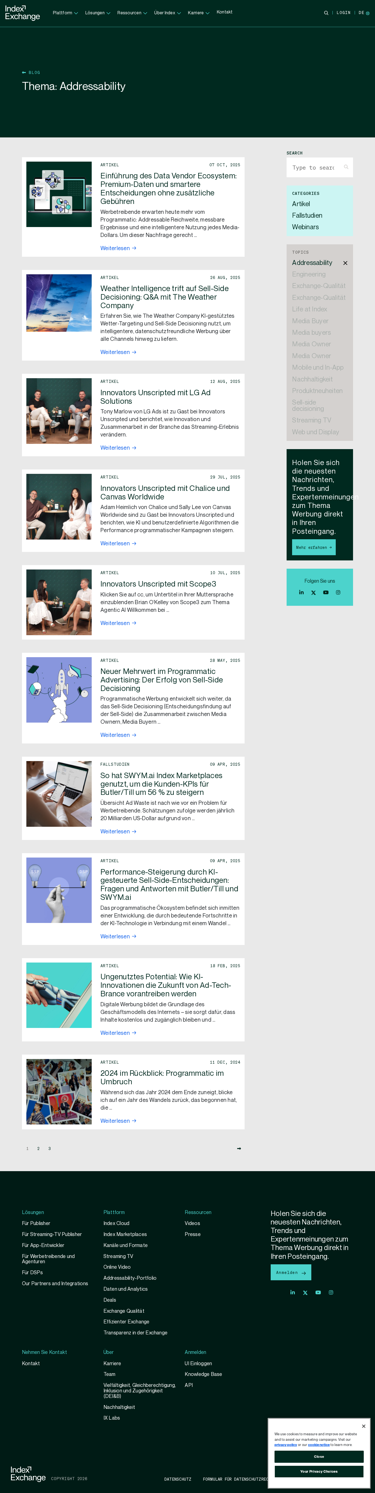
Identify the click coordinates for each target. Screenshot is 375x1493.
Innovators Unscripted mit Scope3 (158, 584)
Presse (192, 1234)
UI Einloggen (198, 1363)
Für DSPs (32, 1272)
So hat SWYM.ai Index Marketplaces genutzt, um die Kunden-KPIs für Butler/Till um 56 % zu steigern (161, 784)
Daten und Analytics (125, 1289)
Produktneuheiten (317, 391)
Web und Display (315, 432)
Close (319, 1457)
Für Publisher (36, 1223)
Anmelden (288, 1272)
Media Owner (311, 344)
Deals (109, 1300)
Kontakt (225, 12)
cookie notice (319, 1445)
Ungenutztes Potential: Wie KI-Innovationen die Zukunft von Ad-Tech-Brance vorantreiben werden (165, 985)
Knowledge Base (203, 1374)
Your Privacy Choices (319, 1471)
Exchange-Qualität (319, 286)
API (189, 1385)
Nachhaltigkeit (312, 380)
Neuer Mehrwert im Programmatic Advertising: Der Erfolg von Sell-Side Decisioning (161, 680)
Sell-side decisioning (308, 406)
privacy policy (286, 1445)
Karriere (196, 13)
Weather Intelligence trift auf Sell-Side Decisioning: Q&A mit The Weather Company (164, 297)
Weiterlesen (115, 248)
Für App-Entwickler (43, 1245)
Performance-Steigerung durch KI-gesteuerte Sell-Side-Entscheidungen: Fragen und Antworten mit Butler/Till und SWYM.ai (169, 885)
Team (109, 1374)
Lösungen (95, 13)
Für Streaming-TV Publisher (52, 1234)
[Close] (364, 1426)
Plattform (62, 13)
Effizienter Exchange (126, 1322)
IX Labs (111, 1418)
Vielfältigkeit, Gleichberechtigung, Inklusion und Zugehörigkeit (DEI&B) (139, 1391)
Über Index (164, 13)
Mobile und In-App (318, 368)
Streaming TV (311, 421)
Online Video (117, 1267)
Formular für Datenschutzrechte (239, 1479)
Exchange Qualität (123, 1311)
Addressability (312, 263)
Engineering (309, 275)
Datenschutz (178, 1479)
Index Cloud (116, 1223)
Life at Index (309, 309)
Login (344, 12)
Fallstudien (307, 216)
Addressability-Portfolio (130, 1278)
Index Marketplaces (125, 1234)
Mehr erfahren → (314, 547)
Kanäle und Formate (125, 1245)
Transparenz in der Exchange (135, 1333)
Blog (33, 72)
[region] (319, 1453)
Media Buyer (310, 321)
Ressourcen (129, 13)
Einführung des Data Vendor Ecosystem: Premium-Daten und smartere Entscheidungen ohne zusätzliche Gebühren (168, 188)
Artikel (301, 204)
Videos (192, 1223)
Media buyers (311, 333)
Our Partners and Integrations (55, 1283)
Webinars (305, 227)
